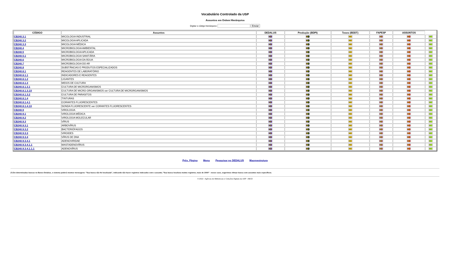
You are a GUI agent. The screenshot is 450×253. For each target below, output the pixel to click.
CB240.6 (19, 59)
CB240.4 (19, 48)
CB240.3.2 (20, 40)
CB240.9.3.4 (21, 137)
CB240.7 (19, 63)
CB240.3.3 (20, 44)
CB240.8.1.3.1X (23, 90)
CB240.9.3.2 (21, 129)
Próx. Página (190, 160)
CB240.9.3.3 (21, 133)
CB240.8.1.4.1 (22, 102)
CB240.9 (19, 110)
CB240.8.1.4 (21, 98)
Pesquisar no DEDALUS (230, 160)
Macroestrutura (258, 160)
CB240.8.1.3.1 (22, 86)
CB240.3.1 (20, 36)
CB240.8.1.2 (21, 79)
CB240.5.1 (20, 55)
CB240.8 (19, 67)
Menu (206, 160)
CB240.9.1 (20, 113)
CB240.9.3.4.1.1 (23, 144)
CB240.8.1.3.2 (22, 94)
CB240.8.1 (20, 71)
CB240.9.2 (20, 117)
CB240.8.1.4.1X (23, 106)
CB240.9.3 (20, 121)
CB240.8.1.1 (21, 75)
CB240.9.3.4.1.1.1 (24, 148)
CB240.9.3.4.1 (22, 141)
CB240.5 (19, 52)
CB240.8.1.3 (21, 83)
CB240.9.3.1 (21, 125)
